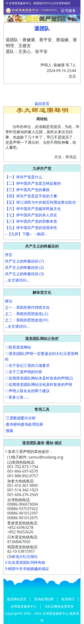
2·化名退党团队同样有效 (25, 562)
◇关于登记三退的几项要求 (27, 365)
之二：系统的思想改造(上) (26, 313)
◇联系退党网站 (18, 347)
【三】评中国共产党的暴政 (27, 189)
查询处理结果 (44, 599)
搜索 (9, 430)
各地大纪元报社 (25, 556)
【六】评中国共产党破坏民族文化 (33, 208)
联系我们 (68, 599)
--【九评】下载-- (18, 234)
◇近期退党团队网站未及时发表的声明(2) (39, 378)
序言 (8, 254)
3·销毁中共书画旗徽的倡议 (27, 568)
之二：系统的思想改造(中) (26, 320)
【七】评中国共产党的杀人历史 (31, 215)
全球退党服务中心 (24, 606)
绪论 (8, 301)
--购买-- (41, 234)
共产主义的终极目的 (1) (24, 261)
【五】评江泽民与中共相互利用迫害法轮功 (40, 202)
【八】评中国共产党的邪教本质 (31, 221)
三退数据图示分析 (21, 418)
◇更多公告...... (17, 397)
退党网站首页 (17, 599)
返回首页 (42, 103)
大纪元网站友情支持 (59, 606)
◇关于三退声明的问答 (23, 371)
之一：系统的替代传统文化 (27, 307)
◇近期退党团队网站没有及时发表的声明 (38, 384)
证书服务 (68, 10)
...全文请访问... (17, 280)
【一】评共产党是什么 (23, 177)
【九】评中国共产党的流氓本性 (31, 227)
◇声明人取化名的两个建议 (27, 390)
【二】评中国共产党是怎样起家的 (33, 183)
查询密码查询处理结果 (24, 424)
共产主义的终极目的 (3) (24, 273)
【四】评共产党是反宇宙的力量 (31, 196)
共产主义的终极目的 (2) (24, 267)
